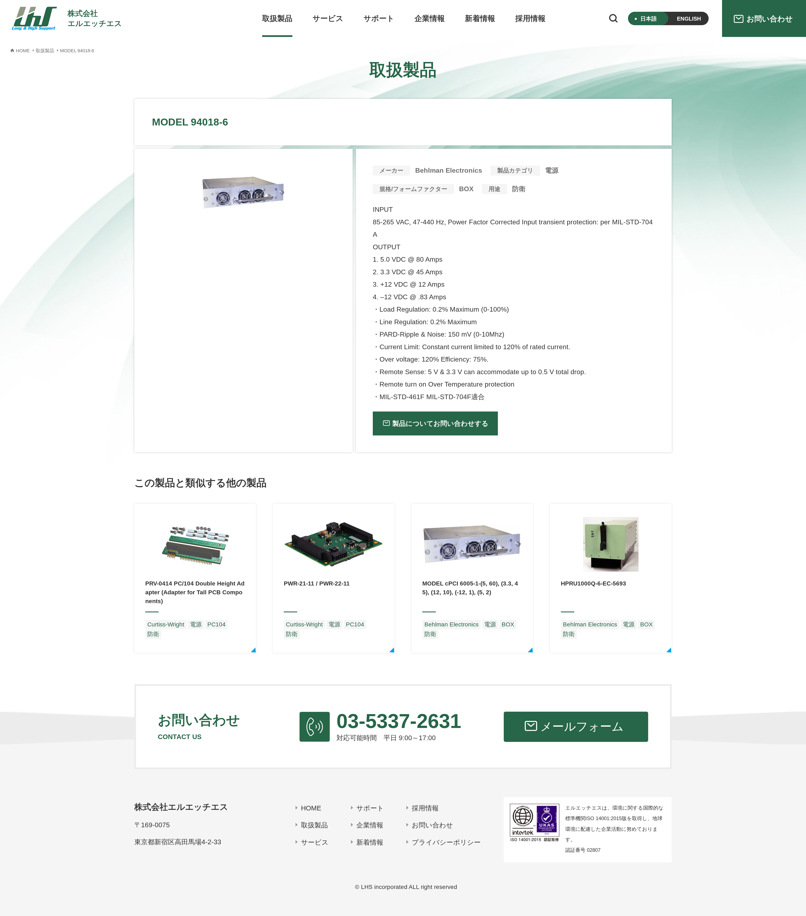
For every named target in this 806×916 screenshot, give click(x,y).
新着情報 (480, 18)
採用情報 (530, 18)
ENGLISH (689, 19)
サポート (379, 18)
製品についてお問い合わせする (440, 423)
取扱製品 (277, 18)
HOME (311, 808)
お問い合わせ (432, 825)
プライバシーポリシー (446, 842)
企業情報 (430, 18)
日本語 (648, 19)
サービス (328, 18)
